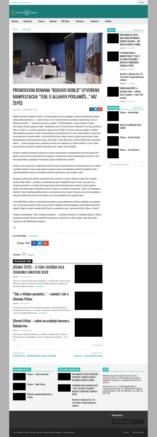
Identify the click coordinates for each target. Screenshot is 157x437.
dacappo (123, 83)
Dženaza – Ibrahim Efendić (130, 137)
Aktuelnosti (27, 21)
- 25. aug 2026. (130, 48)
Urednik (17, 110)
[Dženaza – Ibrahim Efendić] (113, 141)
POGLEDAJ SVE (138, 30)
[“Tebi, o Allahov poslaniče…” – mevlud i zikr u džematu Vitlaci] (88, 301)
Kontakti (14, 2)
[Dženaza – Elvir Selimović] (113, 153)
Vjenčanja (53, 21)
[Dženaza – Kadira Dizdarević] (19, 376)
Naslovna (15, 21)
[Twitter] (95, 109)
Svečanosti (95, 21)
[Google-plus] (100, 109)
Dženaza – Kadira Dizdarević (38, 374)
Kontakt (108, 21)
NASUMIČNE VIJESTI (22, 369)
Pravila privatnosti (23, 2)
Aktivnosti (80, 21)
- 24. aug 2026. (130, 101)
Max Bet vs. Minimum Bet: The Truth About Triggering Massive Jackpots (132, 76)
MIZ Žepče (66, 21)
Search (141, 2)
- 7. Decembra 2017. (24, 303)
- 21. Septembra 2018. (25, 330)
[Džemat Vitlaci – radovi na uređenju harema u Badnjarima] (88, 327)
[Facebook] (91, 109)
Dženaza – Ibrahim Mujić (129, 112)
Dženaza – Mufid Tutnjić (36, 384)
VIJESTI (111, 30)
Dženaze (42, 21)
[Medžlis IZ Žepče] (24, 13)
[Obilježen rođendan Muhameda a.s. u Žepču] (19, 396)
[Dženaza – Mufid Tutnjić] (19, 386)
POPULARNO (113, 107)
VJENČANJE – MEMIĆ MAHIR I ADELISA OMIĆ (34, 356)
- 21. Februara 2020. (24, 276)
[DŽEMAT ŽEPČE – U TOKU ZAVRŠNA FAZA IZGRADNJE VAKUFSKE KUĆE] (88, 274)
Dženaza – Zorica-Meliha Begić (88, 356)
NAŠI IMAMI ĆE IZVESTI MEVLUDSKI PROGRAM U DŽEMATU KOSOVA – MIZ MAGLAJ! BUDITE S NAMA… (131, 39)
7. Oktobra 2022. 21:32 (29, 110)
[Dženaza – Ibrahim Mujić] (113, 116)
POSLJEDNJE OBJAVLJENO (69, 369)
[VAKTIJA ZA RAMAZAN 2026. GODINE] (113, 128)
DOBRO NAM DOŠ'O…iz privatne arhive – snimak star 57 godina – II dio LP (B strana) (131, 93)
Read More (40, 286)
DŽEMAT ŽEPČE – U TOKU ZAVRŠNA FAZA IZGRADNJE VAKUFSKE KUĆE (38, 270)
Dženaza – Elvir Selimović (129, 149)
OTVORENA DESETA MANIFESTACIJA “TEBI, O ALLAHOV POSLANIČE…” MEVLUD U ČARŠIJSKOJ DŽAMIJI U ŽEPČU (130, 59)
